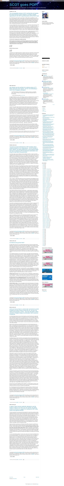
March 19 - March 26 (45, 214)
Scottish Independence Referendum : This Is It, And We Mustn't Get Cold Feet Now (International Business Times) (48, 148)
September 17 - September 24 (47, 184)
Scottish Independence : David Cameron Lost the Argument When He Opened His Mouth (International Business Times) (48, 150)
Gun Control (44, 111)
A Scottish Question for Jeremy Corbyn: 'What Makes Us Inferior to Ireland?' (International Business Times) (48, 122)
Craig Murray (45, 75)
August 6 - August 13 (45, 191)
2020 (43, 231)
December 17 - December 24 (47, 171)
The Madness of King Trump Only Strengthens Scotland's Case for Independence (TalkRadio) (47, 157)
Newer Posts (11, 477)
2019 (43, 232)
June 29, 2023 (23, 95)
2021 (43, 230)
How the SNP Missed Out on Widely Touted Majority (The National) (48, 117)
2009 (43, 244)
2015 (43, 237)
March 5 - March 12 (45, 217)
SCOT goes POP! (24, 5)
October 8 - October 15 (46, 180)
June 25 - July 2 (45, 198)
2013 (43, 239)
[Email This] (10, 65)
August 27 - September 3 (46, 187)
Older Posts (37, 477)
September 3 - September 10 (47, 186)
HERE (33, 62)
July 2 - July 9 (45, 197)
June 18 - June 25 (45, 199)
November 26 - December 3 (46, 173)
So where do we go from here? (17, 242)
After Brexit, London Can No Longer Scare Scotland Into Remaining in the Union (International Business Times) (48, 125)
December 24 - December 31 (47, 170)
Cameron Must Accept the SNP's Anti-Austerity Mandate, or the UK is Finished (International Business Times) (48, 130)
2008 (43, 245)
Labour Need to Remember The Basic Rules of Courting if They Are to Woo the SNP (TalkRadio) (48, 160)
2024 (43, 166)
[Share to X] (12, 65)
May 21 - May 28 (45, 204)
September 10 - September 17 (47, 185)
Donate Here (44, 71)
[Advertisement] (24, 77)
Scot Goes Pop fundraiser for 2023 (19, 60)
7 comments (20, 142)
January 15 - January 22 (46, 225)
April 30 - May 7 (45, 207)
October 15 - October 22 (46, 179)
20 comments (20, 238)
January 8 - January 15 (46, 226)
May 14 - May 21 (45, 205)
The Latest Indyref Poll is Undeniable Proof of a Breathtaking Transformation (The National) (48, 115)
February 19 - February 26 (46, 219)
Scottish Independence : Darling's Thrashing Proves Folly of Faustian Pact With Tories (48, 153)
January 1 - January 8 (46, 227)
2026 (43, 164)
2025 (43, 165)
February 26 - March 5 (46, 218)
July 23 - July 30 (45, 193)
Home (24, 477)
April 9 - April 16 (45, 211)
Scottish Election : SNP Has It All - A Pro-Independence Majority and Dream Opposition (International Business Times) (48, 127)
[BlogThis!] (11, 65)
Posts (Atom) (15, 478)
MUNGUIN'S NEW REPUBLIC (47, 81)
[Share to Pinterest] (14, 65)
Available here (45, 291)
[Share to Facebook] (13, 65)
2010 (43, 243)
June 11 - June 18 (45, 200)
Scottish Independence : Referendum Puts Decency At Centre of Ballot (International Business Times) (48, 155)
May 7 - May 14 (45, 206)
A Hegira (44, 99)
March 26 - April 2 (45, 213)
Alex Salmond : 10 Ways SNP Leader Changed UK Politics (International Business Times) (48, 137)
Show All (53, 104)
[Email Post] (23, 142)
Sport (43, 110)
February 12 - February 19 (46, 220)
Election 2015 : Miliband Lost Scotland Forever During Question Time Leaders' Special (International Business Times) (48, 132)
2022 (43, 229)
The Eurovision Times (46, 87)
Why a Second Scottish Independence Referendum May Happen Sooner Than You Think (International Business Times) (48, 145)
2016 (43, 236)
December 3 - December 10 (46, 172)
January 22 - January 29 (46, 224)
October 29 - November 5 (46, 177)
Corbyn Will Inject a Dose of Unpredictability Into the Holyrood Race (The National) (48, 120)
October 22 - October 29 (46, 178)
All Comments (45, 67)
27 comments (20, 402)
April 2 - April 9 (45, 212)
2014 (43, 238)
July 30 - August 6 (45, 192)
